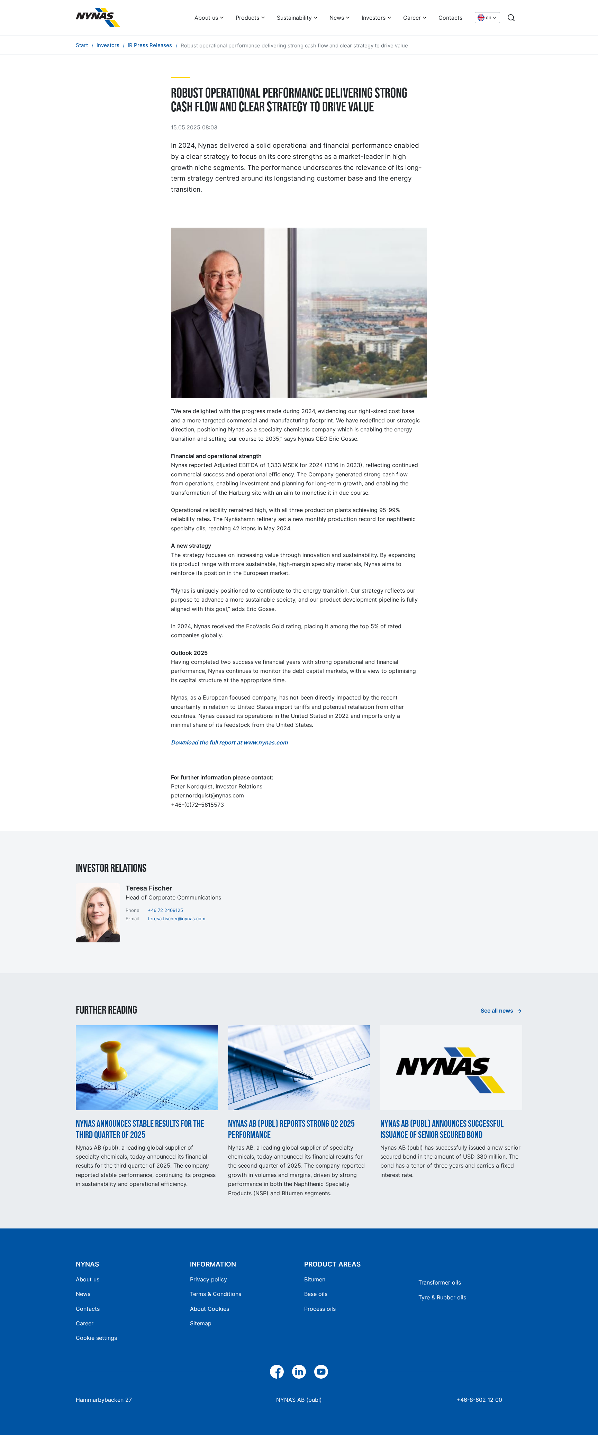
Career (412, 17)
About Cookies (209, 1308)
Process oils (320, 1308)
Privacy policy (208, 1279)
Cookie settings (96, 1337)
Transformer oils (439, 1282)
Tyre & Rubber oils (442, 1297)
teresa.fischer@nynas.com (176, 918)
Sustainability (294, 17)
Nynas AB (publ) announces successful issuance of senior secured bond (442, 1129)
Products (247, 17)
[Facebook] (277, 1372)
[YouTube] (321, 1372)
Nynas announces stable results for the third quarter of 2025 (140, 1129)
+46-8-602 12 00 (479, 1399)
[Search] (511, 17)
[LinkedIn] (299, 1372)
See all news (498, 1010)
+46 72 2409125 (165, 910)
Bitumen (314, 1279)
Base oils (315, 1293)
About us (206, 17)
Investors (374, 17)
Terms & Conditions (215, 1293)
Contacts (450, 17)
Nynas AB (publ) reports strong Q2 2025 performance (291, 1129)
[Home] (98, 17)
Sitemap (200, 1323)
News (336, 17)
